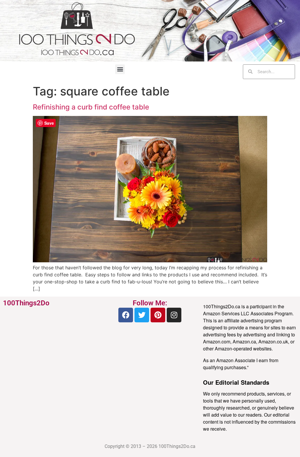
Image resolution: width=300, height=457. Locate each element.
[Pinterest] (158, 315)
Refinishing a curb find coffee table (91, 107)
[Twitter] (141, 315)
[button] (120, 69)
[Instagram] (174, 315)
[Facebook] (125, 315)
